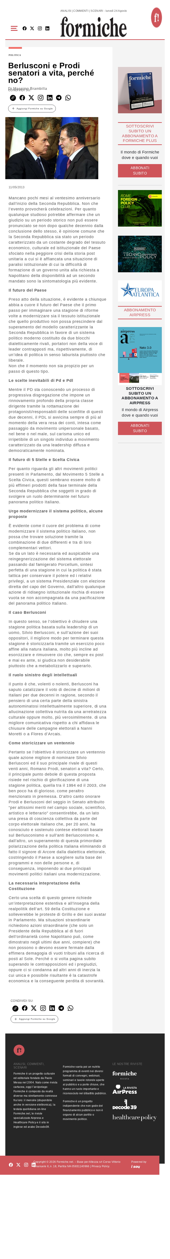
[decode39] (134, 1104)
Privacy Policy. (101, 1166)
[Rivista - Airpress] (134, 1089)
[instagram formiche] (26, 1164)
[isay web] (135, 1166)
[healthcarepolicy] (134, 1118)
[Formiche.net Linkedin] (47, 28)
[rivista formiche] (140, 356)
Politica (15, 55)
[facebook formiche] (11, 1164)
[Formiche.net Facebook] (24, 28)
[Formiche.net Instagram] (40, 28)
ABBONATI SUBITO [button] (140, 170)
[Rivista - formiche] (134, 1075)
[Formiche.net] (156, 17)
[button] (15, 28)
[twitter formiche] (18, 1164)
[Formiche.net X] (32, 28)
